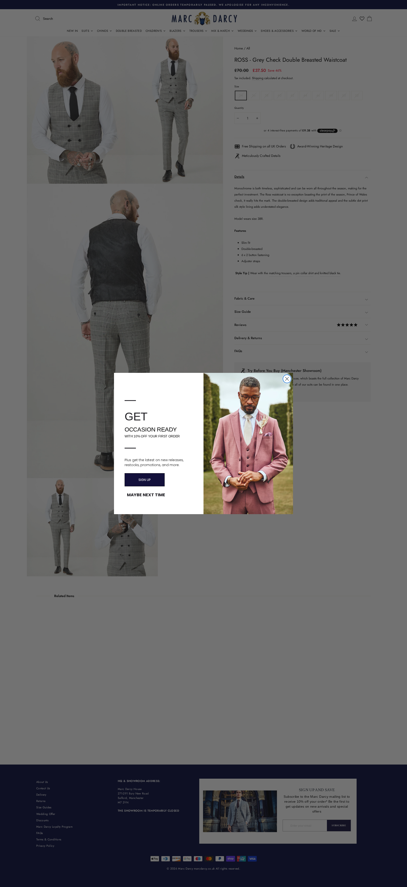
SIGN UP (144, 479)
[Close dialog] (287, 379)
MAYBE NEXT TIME (146, 495)
